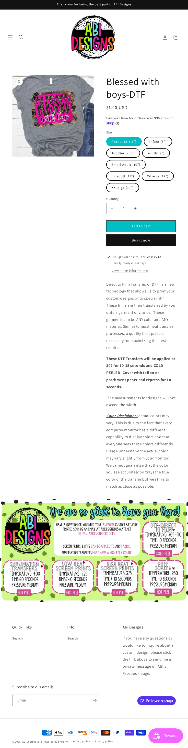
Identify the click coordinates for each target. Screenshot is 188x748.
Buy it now (141, 240)
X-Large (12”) (157, 176)
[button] (10, 37)
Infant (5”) (158, 141)
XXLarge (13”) (123, 187)
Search (17, 638)
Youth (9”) (156, 153)
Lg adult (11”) (123, 176)
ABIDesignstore (32, 741)
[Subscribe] (94, 700)
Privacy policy (104, 741)
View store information (130, 270)
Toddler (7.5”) (123, 153)
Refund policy (81, 741)
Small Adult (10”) (126, 164)
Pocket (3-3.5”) (124, 141)
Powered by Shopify (55, 741)
